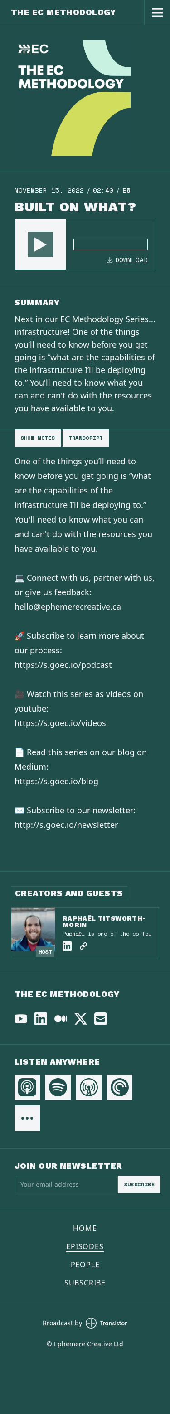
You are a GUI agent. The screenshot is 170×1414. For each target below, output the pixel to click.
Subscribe (139, 1184)
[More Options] (27, 1118)
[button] (40, 244)
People (85, 1265)
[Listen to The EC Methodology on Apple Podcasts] (27, 1087)
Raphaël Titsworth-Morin (104, 921)
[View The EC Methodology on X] (80, 1018)
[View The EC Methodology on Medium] (60, 1018)
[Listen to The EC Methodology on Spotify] (58, 1087)
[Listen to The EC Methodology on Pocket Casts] (119, 1087)
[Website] (83, 946)
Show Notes (37, 438)
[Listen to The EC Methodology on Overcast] (89, 1087)
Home (85, 1228)
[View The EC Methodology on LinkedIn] (40, 1018)
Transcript (85, 438)
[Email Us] (100, 1018)
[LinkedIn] (67, 946)
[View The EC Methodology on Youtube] (21, 1018)
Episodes (84, 1246)
